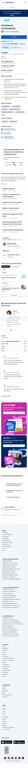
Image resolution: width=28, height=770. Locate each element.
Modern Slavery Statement (8, 727)
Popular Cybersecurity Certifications (10, 634)
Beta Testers (5, 691)
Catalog (4, 654)
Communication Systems (7, 112)
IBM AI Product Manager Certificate (10, 575)
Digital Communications (14, 109)
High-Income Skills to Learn (8, 628)
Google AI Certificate (7, 561)
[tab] (5, 266)
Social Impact (5, 672)
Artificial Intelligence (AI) (7, 534)
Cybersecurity (5, 536)
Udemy (4, 676)
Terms (3, 711)
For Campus (5, 668)
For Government (6, 666)
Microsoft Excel (5, 544)
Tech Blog (4, 697)
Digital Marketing (6, 540)
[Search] (25, 2)
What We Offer (5, 648)
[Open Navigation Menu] (3, 2)
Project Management (7, 546)
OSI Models (4, 121)
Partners (4, 689)
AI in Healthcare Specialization (9, 595)
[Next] (25, 318)
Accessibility (5, 717)
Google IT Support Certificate (9, 567)
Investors (4, 709)
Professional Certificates (8, 658)
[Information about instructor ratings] (11, 239)
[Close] (24, 11)
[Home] (2, 7)
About (3, 646)
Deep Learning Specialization (8, 597)
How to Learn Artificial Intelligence (10, 630)
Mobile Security (13, 121)
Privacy (4, 713)
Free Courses (5, 674)
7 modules (4, 52)
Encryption (4, 109)
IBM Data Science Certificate (8, 577)
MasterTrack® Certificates (8, 660)
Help (3, 715)
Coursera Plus (5, 656)
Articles (4, 721)
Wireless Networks (20, 112)
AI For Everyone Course (7, 593)
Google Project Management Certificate (11, 569)
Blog (3, 693)
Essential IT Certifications (8, 626)
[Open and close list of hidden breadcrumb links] (6, 7)
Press (3, 707)
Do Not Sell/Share (6, 729)
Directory (4, 723)
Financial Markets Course (8, 601)
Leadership (4, 650)
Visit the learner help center (12, 509)
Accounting (4, 532)
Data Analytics (5, 538)
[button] (3, 115)
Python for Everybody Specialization (10, 607)
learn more (14, 515)
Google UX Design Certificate (8, 571)
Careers (4, 652)
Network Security (16, 106)
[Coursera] (9, 2)
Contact (4, 719)
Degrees (4, 662)
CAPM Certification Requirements (9, 620)
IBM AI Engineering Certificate (9, 573)
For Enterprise (5, 664)
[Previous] (3, 318)
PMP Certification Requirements (9, 632)
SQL (3, 550)
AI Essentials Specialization (8, 589)
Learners (4, 687)
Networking (12, 7)
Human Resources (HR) (7, 542)
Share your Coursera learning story (10, 636)
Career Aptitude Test (7, 618)
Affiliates (4, 725)
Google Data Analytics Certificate (9, 565)
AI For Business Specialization (9, 591)
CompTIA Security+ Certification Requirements (12, 624)
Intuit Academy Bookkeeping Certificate (11, 579)
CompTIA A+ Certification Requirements (11, 622)
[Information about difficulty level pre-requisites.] (14, 63)
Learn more (22, 44)
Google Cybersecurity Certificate (9, 563)
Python (4, 548)
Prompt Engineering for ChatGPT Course (11, 605)
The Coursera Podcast (7, 695)
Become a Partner (6, 670)
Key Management (6, 106)
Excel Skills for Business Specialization (11, 599)
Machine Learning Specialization (9, 603)
